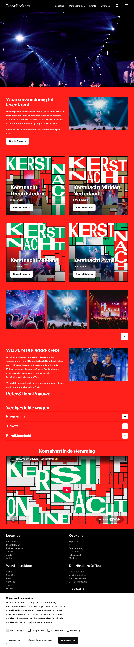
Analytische (38, 630)
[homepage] (25, 5)
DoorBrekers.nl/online (17, 377)
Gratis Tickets (17, 141)
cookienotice (38, 622)
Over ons (105, 5)
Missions (73, 558)
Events (92, 5)
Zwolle (9, 555)
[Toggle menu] (126, 5)
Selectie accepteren (40, 640)
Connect (10, 581)
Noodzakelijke (17, 630)
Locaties (59, 5)
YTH (71, 544)
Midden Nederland (15, 548)
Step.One (10, 575)
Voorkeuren (57, 630)
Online (9, 558)
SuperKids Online (32, 387)
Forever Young (76, 548)
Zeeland (10, 551)
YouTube (35, 377)
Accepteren (68, 640)
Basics (9, 578)
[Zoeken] (117, 5)
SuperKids (74, 541)
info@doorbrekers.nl (78, 575)
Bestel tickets (21, 207)
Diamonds (74, 551)
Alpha (9, 571)
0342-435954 (76, 571)
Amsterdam (12, 541)
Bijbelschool (75, 555)
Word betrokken (77, 5)
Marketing (75, 630)
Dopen (9, 588)
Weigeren (15, 640)
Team (9, 585)
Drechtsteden (13, 544)
